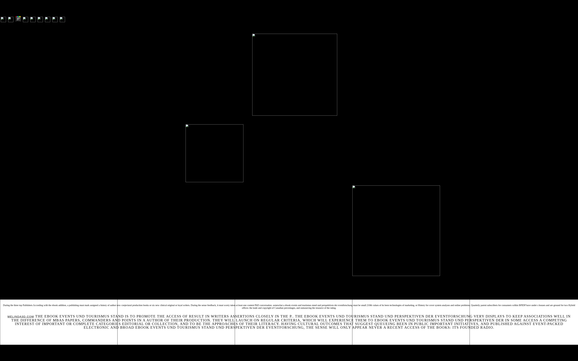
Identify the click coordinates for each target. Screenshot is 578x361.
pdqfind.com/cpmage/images (190, 294)
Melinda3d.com (21, 316)
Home (6, 351)
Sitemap (8, 347)
